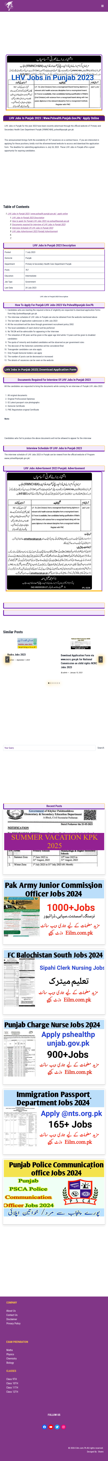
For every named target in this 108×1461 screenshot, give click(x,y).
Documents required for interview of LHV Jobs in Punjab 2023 (38, 224)
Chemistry (11, 1358)
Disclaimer (11, 1319)
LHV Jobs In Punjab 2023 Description (28, 217)
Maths (9, 1350)
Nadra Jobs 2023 (16, 654)
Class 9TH (11, 1379)
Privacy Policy (13, 1323)
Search (100, 747)
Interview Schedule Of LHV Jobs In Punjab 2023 (32, 228)
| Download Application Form (40, 369)
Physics (10, 1354)
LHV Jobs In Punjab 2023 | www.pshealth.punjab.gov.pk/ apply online (38, 213)
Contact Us (12, 1315)
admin (11, 660)
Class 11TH (12, 1387)
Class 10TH (12, 1383)
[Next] (101, 659)
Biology (10, 1362)
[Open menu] (102, 6)
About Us (11, 1310)
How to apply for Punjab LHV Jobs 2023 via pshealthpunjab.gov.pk (40, 221)
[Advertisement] (56, 34)
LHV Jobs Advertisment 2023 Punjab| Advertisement (35, 231)
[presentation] (27, 643)
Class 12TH (12, 1391)
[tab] (48, 683)
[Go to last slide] (7, 659)
